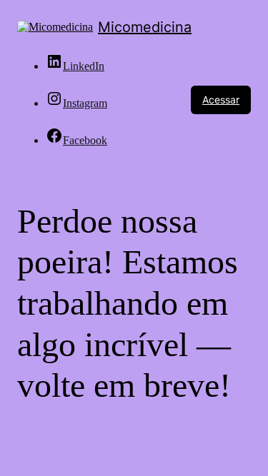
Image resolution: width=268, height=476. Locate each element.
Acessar (220, 99)
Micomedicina (145, 27)
